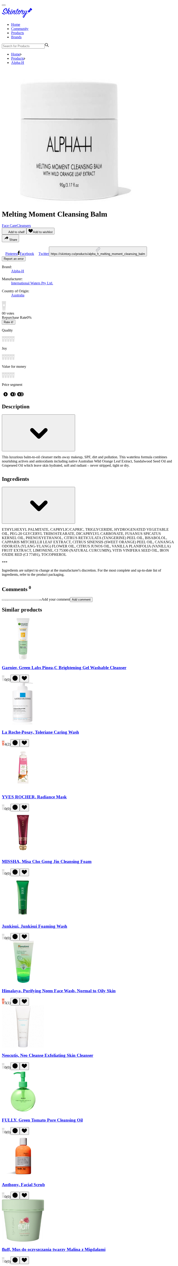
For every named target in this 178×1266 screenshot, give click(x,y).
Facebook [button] (27, 254)
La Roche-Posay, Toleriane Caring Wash (40, 732)
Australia (17, 295)
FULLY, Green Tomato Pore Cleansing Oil (42, 1120)
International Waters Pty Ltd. (32, 283)
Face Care (9, 226)
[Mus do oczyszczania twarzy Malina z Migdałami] (23, 1240)
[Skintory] (18, 17)
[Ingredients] (38, 505)
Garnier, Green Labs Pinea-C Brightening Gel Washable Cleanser (64, 667)
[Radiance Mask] (23, 788)
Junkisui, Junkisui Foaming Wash (34, 926)
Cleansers (24, 226)
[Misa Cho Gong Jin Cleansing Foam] (23, 852)
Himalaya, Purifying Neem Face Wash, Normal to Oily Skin (59, 990)
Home (15, 24)
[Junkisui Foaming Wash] (23, 917)
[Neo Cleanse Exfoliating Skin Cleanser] (23, 1046)
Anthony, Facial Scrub (23, 1184)
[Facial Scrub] (23, 1176)
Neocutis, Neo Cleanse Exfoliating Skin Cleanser (47, 1055)
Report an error (14, 258)
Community (20, 29)
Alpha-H (17, 63)
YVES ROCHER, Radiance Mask (34, 796)
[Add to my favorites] (24, 678)
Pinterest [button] (11, 254)
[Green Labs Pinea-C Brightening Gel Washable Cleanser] (23, 659)
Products (17, 33)
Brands (16, 37)
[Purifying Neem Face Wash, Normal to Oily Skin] (23, 982)
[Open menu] (4, 5)
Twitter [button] (43, 254)
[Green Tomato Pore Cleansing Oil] (23, 1111)
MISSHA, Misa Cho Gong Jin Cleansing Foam (47, 861)
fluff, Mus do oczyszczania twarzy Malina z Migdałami (53, 1249)
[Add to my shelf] (15, 678)
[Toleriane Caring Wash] (23, 723)
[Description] (38, 432)
